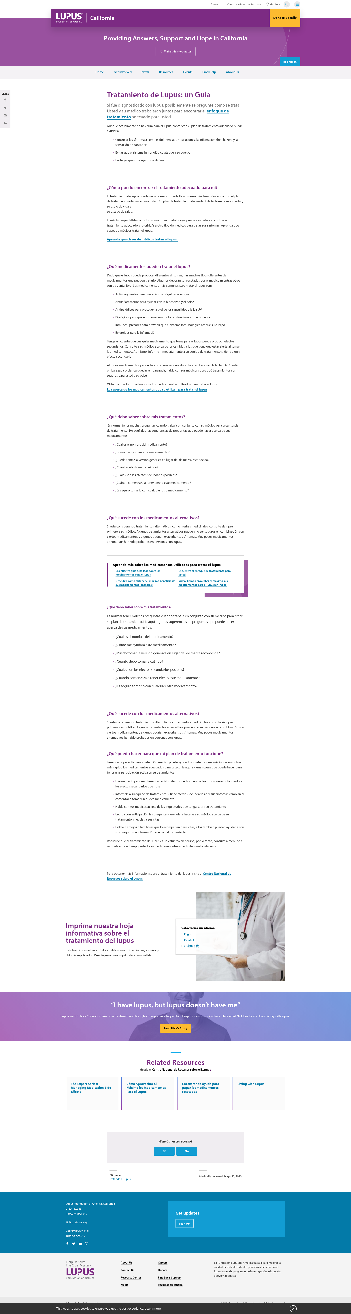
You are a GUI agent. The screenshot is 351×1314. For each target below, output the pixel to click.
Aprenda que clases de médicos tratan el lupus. (142, 239)
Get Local (275, 4)
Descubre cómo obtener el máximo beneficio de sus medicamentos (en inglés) (145, 583)
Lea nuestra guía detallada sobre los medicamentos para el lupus (138, 572)
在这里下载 (191, 946)
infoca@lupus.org (76, 1213)
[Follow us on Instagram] (86, 1244)
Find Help (209, 72)
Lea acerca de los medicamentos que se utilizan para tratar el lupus (157, 389)
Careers (162, 1262)
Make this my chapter (177, 51)
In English (290, 61)
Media (124, 1285)
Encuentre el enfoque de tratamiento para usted (204, 572)
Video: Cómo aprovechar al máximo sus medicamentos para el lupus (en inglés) (203, 583)
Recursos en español (170, 1285)
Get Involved (123, 72)
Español (189, 940)
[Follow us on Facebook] (67, 1244)
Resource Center (131, 1277)
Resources (166, 72)
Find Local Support (169, 1277)
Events (188, 72)
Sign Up (184, 1223)
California (102, 17)
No (187, 1151)
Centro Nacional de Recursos (244, 4)
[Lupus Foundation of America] (69, 17)
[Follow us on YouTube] (80, 1244)
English (188, 934)
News (145, 72)
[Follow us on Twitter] (73, 1244)
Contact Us (127, 1270)
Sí (164, 1151)
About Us (216, 4)
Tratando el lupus (120, 1179)
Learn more (153, 1308)
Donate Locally (285, 18)
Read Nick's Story (175, 1028)
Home (99, 72)
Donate (162, 1270)
